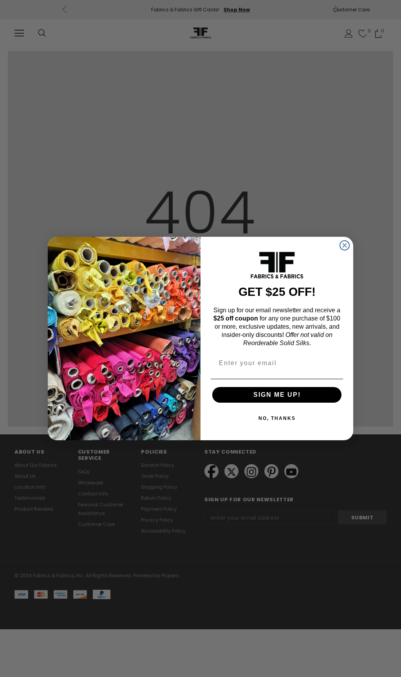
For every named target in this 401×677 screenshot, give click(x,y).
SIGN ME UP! (277, 394)
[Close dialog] (344, 245)
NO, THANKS (277, 418)
